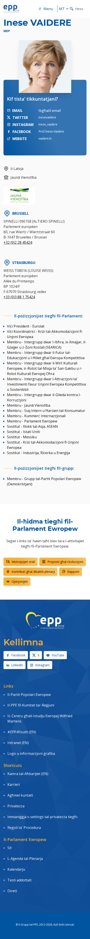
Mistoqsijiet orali (23, 562)
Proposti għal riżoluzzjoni (65, 562)
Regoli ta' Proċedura (24, 827)
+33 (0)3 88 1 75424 (19, 297)
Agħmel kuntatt (20, 795)
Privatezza (15, 806)
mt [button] (62, 8)
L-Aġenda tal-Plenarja (25, 858)
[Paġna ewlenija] (11, 9)
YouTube (58, 655)
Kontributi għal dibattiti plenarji (33, 572)
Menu (48, 8)
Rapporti (73, 572)
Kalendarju (16, 869)
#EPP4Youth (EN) (21, 732)
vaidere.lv (45, 138)
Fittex (79, 9)
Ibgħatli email (49, 110)
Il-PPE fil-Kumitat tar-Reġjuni (30, 705)
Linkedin (17, 665)
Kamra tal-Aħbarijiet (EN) (27, 773)
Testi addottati (19, 880)
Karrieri (14, 784)
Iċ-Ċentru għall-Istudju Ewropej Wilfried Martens (39, 718)
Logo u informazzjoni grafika (31, 753)
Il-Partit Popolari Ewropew (29, 694)
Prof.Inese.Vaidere (51, 131)
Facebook (18, 655)
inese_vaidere (47, 124)
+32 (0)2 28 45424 (17, 242)
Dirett (12, 890)
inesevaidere (47, 117)
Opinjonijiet (20, 581)
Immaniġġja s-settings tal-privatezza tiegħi (42, 816)
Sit (9, 847)
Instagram (42, 665)
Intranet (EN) (18, 742)
